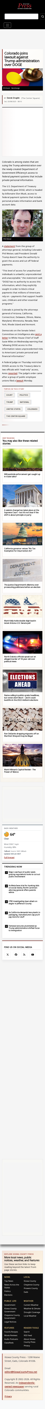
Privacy (27, 1345)
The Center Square (15, 416)
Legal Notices (10, 1321)
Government (9, 1305)
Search (27, 1331)
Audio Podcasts (11, 1339)
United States (13, 409)
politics (24, 395)
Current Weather (31, 1305)
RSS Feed (28, 1335)
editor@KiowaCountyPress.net (21, 1371)
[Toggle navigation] (7, 25)
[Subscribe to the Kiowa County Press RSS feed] (24, 955)
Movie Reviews (10, 1335)
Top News (8, 1281)
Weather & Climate (32, 1308)
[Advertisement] (22, 132)
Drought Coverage (32, 1312)
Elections (8, 1295)
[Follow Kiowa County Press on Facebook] (16, 955)
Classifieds (9, 1342)
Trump (9, 402)
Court (9, 395)
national (24, 402)
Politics (7, 1291)
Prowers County (31, 1288)
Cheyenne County (31, 1284)
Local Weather (30, 1315)
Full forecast (9, 857)
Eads (26, 1292)
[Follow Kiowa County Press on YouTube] (32, 955)
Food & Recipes (11, 1331)
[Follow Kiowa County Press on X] (7, 955)
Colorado (32, 409)
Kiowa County (30, 1281)
